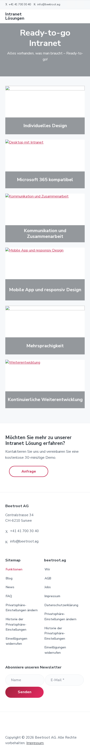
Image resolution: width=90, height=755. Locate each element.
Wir (47, 569)
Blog (9, 578)
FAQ (9, 596)
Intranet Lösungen (14, 16)
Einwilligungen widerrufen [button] (16, 641)
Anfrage (28, 471)
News (10, 587)
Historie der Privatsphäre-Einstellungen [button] (16, 624)
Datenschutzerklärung (61, 605)
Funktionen (14, 569)
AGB (48, 578)
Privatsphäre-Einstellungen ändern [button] (22, 608)
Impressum (52, 596)
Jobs (48, 587)
